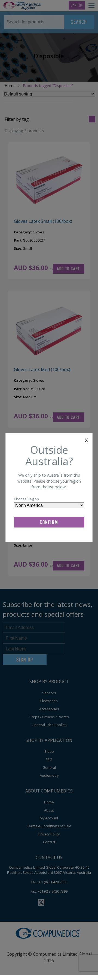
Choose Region (26, 498)
